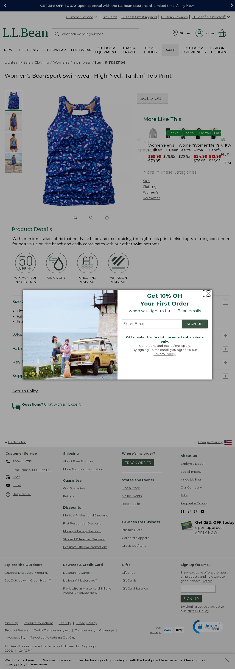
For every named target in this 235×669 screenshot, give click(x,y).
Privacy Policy (165, 354)
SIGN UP (195, 324)
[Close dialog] (207, 293)
